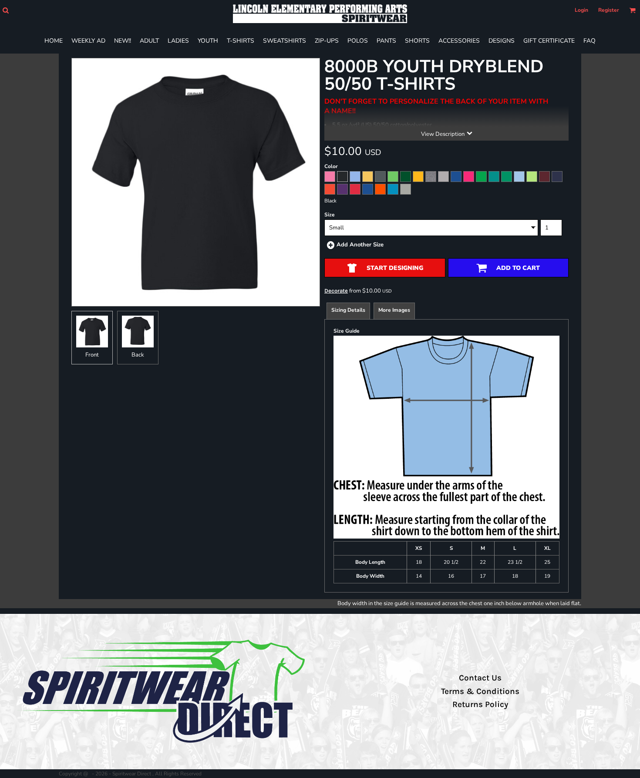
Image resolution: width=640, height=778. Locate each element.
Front (92, 355)
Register (608, 10)
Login (581, 10)
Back (137, 355)
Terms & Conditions (480, 691)
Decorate (336, 290)
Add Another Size (360, 245)
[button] (5, 10)
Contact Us (480, 678)
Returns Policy (480, 704)
